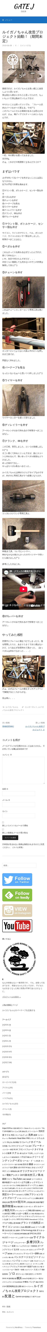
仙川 (16, 1164)
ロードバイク (9, 1082)
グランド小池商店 (30, 1222)
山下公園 (25, 1182)
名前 (5, 789)
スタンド (37, 1269)
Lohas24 (25, 1278)
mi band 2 (19, 1195)
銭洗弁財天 (15, 1157)
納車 (35, 1135)
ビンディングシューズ (11, 1216)
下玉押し (31, 1153)
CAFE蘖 (23, 1174)
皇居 (14, 1246)
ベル (26, 1146)
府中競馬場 (26, 1297)
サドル (7, 1135)
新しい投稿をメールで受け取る (15, 833)
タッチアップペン (26, 1191)
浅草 (30, 1146)
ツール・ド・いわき (31, 1160)
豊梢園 (18, 1223)
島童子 (30, 1266)
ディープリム (33, 1185)
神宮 (11, 1149)
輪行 (42, 1202)
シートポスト (37, 1179)
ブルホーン (37, 1261)
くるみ (22, 1227)
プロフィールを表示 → (11, 997)
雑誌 (37, 1282)
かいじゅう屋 (16, 1131)
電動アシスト (12, 1175)
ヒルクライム (15, 1264)
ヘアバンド (6, 1267)
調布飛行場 (12, 1278)
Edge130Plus (7, 1128)
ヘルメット (28, 1264)
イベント (7, 1109)
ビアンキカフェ (18, 1254)
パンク (32, 1281)
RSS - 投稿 (6, 1306)
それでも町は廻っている (12, 1188)
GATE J (23, 6)
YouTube (17, 1178)
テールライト (15, 1182)
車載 (13, 1213)
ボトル (39, 1230)
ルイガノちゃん (11, 707)
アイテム (7, 1087)
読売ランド (32, 1274)
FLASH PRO (14, 1191)
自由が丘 (24, 1131)
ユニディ (37, 1153)
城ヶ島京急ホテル (38, 1214)
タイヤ (37, 1149)
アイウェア (14, 1266)
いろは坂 (5, 1219)
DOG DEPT (23, 1267)
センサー (38, 1128)
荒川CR (13, 1202)
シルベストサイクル (9, 1185)
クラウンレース (39, 1216)
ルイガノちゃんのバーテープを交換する (18, 1010)
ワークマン (12, 1219)
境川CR (21, 1201)
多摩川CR (33, 1242)
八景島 (26, 1194)
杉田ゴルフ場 (37, 1267)
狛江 (9, 1213)
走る (5, 1077)
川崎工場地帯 (26, 1179)
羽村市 (17, 1270)
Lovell (33, 1227)
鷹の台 (29, 1157)
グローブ (11, 1198)
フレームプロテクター (23, 1246)
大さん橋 (7, 1191)
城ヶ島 (11, 1257)
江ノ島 (37, 1174)
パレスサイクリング (16, 1146)
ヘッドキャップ (27, 1216)
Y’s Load (37, 1297)
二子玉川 (23, 1157)
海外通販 (16, 1142)
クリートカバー (33, 1131)
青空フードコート (27, 1286)
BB (3, 1191)
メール (6, 800)
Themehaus (36, 1327)
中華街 (25, 1282)
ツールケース (12, 1238)
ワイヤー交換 (28, 1238)
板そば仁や (23, 1153)
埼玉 (13, 1135)
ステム (15, 1152)
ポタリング (32, 1250)
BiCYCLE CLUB (38, 1188)
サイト (5, 811)
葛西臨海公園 (14, 1171)
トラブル (7, 1098)
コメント (7, 755)
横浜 (19, 1278)
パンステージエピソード (27, 1257)
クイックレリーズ (21, 1210)
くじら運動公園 (36, 1198)
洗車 (30, 1134)
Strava (26, 1128)
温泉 (40, 1254)
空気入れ (10, 1142)
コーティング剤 (38, 1264)
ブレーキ (37, 1145)
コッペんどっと (21, 1135)
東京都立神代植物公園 (21, 1234)
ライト (10, 1179)
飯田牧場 (7, 1206)
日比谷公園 (8, 1230)
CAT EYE (16, 1227)
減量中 (18, 1230)
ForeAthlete (18, 1282)
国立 (29, 1168)
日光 (13, 1230)
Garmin (19, 1296)
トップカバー (25, 1261)
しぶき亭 (21, 1238)
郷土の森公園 (18, 1207)
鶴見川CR (10, 1210)
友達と (9, 1295)
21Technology (27, 1230)
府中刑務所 (8, 1131)
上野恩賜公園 (30, 1202)
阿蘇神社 (38, 1210)
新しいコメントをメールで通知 (15, 825)
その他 (6, 1114)
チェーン (32, 1128)
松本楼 (20, 1164)
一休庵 (22, 1270)
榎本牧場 (6, 1182)
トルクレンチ (24, 1250)
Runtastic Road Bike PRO (19, 1138)
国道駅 (37, 1202)
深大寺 (25, 1164)
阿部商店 (34, 1246)
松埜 (30, 1174)
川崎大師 (31, 1210)
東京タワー (20, 1128)
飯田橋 (10, 1254)
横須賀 (28, 1227)
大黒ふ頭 (12, 1223)
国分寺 (22, 1264)
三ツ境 (32, 1297)
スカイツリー (28, 1270)
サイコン (7, 1226)
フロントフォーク (26, 1149)
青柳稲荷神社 (8, 726)
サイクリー (37, 1164)
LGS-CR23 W (22, 1167)
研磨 (34, 1230)
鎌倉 (31, 1164)
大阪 (14, 1128)
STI (42, 1223)
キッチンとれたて (27, 1188)
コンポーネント (31, 707)
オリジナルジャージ (31, 1170)
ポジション (20, 1274)
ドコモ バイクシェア (24, 1198)
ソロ (12, 1273)
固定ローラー (9, 1194)
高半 (11, 1168)
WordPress (18, 1327)
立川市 (16, 1249)
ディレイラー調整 (31, 1253)
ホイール (36, 1141)
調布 (15, 1167)
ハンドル (16, 1260)
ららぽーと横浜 (21, 1213)
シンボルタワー (39, 1191)
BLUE (16, 1149)
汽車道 (18, 1185)
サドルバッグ (24, 1142)
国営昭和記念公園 (13, 1286)
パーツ (6, 1093)
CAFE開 (4, 1146)
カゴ (30, 1214)
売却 (26, 1274)
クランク (33, 1138)
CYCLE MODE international (29, 1219)
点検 (31, 1261)
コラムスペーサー (20, 1243)
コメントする (25, 45)
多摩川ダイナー (33, 1278)
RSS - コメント (8, 1312)
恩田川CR (24, 1185)
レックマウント (36, 1182)
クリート (36, 1157)
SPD (18, 1219)
